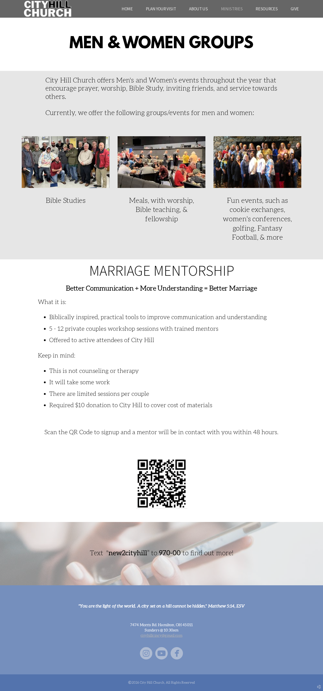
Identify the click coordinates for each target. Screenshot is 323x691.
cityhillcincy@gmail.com (161, 635)
